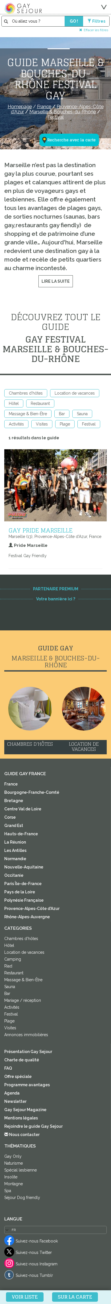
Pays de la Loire (19, 892)
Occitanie (13, 875)
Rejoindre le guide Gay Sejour (33, 1126)
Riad (8, 966)
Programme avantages (27, 1085)
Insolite (10, 1177)
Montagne (13, 1184)
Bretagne (13, 800)
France (11, 784)
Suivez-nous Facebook (37, 1241)
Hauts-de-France (21, 834)
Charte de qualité (21, 1060)
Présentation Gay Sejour (28, 1051)
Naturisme (13, 1163)
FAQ (8, 1068)
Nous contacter (24, 1134)
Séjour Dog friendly (22, 1197)
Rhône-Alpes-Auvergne (27, 917)
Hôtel (14, 403)
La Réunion (15, 842)
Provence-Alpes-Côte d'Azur (31, 908)
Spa (7, 1190)
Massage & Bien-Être (28, 413)
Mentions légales (21, 1118)
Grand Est (13, 825)
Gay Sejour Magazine (25, 1109)
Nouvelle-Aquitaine (23, 867)
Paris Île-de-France (23, 883)
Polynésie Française (24, 900)
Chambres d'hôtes (26, 393)
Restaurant (40, 403)
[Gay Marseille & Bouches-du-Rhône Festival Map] (65, 111)
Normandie (15, 858)
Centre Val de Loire (22, 809)
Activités (16, 424)
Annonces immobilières (26, 1034)
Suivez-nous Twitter (34, 1252)
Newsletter (15, 1101)
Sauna (82, 413)
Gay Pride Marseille (41, 530)
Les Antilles (15, 850)
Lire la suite (56, 281)
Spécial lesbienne (20, 1170)
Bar (62, 413)
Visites (42, 424)
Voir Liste (25, 1297)
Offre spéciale (18, 1076)
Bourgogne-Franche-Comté (31, 792)
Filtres (98, 21)
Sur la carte (75, 1297)
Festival (89, 424)
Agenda (12, 1093)
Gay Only (13, 1156)
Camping (12, 959)
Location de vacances (75, 393)
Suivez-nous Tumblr (34, 1275)
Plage (65, 424)
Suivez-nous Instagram (36, 1264)
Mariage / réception (22, 1000)
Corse (10, 817)
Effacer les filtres (96, 30)
